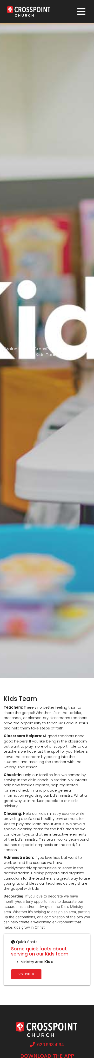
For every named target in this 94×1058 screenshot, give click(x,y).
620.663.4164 (50, 1044)
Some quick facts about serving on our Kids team (39, 951)
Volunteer (26, 974)
